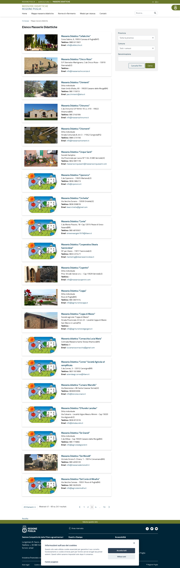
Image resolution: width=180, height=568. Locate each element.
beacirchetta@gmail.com (77, 207)
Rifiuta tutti (121, 557)
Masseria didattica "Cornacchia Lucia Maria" (81, 338)
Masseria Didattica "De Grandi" (75, 432)
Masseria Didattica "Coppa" (73, 290)
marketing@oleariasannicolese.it (80, 257)
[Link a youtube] (156, 528)
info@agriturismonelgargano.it (79, 328)
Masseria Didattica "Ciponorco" (75, 174)
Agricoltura (43, 2)
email (31, 547)
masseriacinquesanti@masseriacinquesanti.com (87, 163)
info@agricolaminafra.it (76, 488)
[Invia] (155, 13)
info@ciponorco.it (74, 184)
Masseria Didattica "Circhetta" (75, 198)
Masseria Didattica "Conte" (73, 221)
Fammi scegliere (51, 562)
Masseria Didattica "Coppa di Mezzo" (78, 313)
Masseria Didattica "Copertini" (75, 267)
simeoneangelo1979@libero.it (79, 233)
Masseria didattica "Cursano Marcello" (78, 384)
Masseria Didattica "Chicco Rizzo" (76, 59)
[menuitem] (24, 13)
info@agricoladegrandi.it (77, 444)
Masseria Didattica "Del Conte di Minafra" (80, 479)
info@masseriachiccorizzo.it (78, 71)
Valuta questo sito (90, 521)
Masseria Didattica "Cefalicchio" (76, 36)
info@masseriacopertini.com (78, 279)
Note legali (26, 565)
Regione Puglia (28, 2)
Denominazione (124, 54)
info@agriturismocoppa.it (77, 302)
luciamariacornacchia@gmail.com (81, 347)
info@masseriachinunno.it (78, 117)
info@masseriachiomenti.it (78, 140)
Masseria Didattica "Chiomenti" (75, 128)
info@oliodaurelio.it (75, 423)
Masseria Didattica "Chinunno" (75, 105)
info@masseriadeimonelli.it (78, 465)
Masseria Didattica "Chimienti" (75, 82)
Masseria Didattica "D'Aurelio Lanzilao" (79, 408)
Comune (121, 43)
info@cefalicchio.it (74, 45)
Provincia (122, 33)
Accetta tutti (121, 550)
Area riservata (77, 528)
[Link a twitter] (151, 528)
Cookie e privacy (39, 565)
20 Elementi (31, 507)
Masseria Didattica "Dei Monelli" (76, 455)
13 (105, 507)
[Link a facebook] (147, 528)
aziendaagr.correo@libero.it (78, 374)
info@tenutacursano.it (76, 394)
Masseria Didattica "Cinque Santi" (76, 151)
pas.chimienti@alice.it (76, 94)
